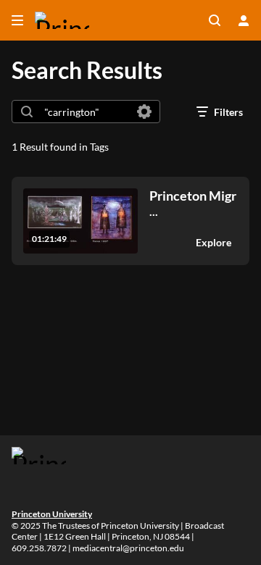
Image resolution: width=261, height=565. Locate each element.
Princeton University (52, 513)
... (192, 203)
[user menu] (243, 20)
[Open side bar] (17, 20)
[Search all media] (214, 20)
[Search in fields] (144, 111)
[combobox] (85, 111)
